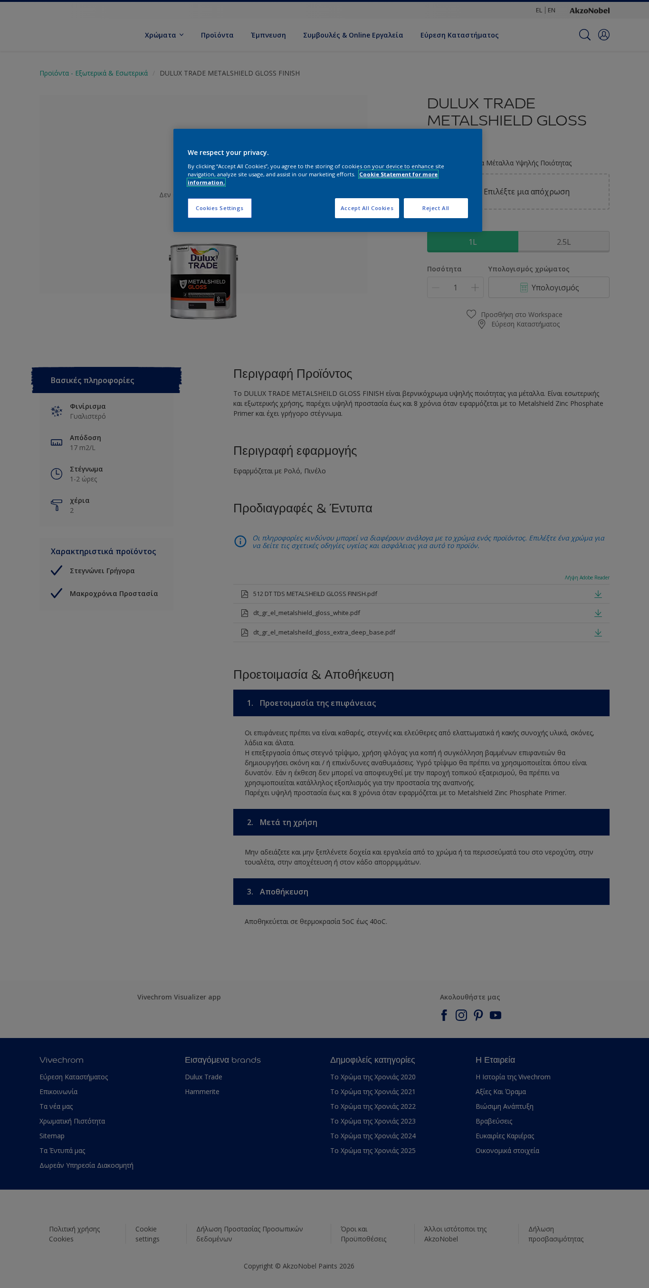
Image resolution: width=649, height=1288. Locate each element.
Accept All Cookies (367, 207)
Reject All (435, 207)
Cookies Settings (220, 207)
